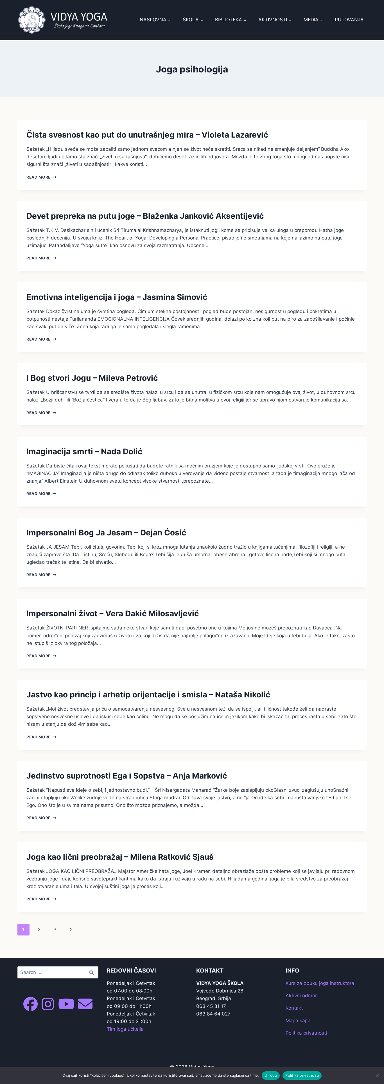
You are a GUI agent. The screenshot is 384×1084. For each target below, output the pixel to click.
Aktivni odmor (301, 995)
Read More (41, 177)
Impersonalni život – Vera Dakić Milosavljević (112, 613)
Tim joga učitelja (125, 1029)
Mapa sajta (298, 1020)
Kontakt (294, 1008)
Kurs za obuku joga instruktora (320, 983)
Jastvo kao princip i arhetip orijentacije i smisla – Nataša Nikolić (148, 694)
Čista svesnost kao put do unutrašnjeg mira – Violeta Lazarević (147, 135)
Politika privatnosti (306, 1033)
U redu (271, 1075)
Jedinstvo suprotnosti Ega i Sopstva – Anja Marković (126, 776)
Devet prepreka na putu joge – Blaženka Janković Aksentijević (145, 216)
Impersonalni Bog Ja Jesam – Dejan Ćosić (106, 532)
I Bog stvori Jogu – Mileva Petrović (92, 378)
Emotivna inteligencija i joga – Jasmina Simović (116, 297)
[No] (377, 1075)
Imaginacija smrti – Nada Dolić (84, 451)
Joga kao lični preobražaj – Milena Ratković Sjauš (120, 857)
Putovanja (349, 19)
